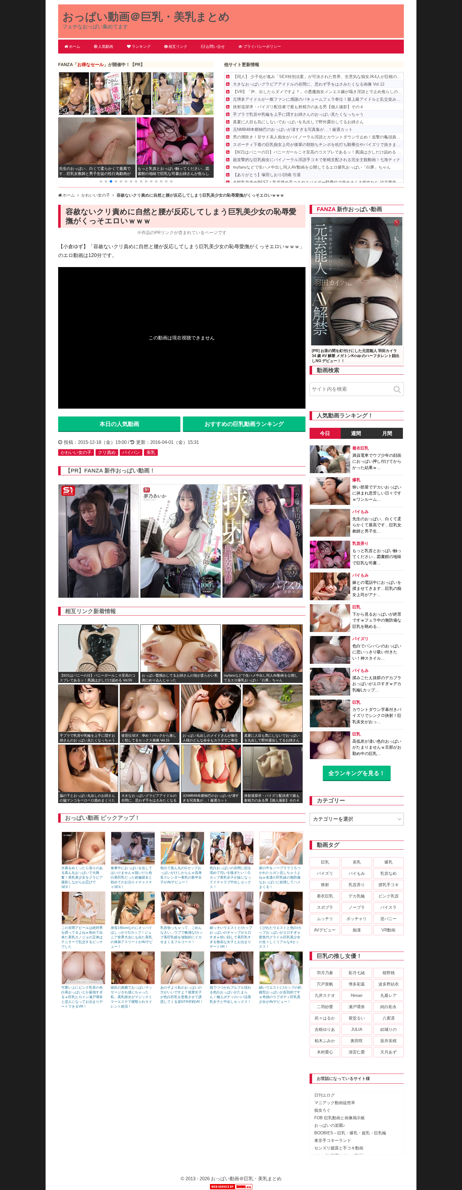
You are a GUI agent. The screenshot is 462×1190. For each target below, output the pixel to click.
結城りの (388, 1029)
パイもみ (357, 873)
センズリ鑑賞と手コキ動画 (338, 1148)
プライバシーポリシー (262, 46)
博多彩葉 (357, 984)
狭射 (325, 884)
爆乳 (388, 862)
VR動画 (388, 930)
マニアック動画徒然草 (334, 1102)
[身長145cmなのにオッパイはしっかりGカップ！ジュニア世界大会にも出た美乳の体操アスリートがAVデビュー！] (133, 923)
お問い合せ (215, 46)
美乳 (150, 452)
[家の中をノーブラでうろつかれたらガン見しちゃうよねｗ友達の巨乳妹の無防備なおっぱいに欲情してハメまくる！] (281, 863)
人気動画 (105, 46)
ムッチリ (325, 918)
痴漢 (357, 930)
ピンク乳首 (388, 896)
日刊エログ (324, 1095)
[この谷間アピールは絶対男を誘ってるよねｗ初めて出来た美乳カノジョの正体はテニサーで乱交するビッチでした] (83, 923)
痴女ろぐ (322, 1110)
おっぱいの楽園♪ (329, 1125)
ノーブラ (357, 907)
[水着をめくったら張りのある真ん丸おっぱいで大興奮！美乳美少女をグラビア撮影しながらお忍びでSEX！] (83, 863)
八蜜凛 (388, 1018)
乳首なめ (388, 873)
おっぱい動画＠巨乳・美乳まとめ (146, 16)
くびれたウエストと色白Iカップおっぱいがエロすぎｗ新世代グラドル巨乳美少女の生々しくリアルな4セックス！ (280, 937)
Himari (356, 995)
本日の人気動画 (119, 424)
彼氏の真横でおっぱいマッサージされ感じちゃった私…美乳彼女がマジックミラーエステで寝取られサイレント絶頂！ (131, 997)
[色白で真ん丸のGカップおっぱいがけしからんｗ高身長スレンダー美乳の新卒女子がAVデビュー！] (182, 863)
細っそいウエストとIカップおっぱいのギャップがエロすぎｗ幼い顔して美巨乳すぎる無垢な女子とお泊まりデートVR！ (231, 937)
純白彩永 (388, 1006)
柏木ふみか (325, 1040)
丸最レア (388, 995)
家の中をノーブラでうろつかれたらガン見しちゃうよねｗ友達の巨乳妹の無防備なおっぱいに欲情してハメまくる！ (279, 877)
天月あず (388, 1052)
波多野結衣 (388, 984)
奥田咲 (356, 1040)
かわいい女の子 (76, 452)
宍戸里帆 (325, 984)
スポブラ (325, 907)
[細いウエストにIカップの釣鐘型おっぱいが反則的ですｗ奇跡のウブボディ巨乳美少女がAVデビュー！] (281, 983)
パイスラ (388, 907)
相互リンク (177, 46)
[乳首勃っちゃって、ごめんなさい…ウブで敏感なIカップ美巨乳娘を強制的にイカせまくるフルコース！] (182, 923)
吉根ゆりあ (325, 1029)
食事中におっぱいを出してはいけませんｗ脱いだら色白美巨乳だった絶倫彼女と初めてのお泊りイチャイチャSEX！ (131, 877)
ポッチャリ (356, 918)
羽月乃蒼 (325, 972)
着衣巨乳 (325, 896)
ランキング (141, 46)
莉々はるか (325, 1018)
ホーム (74, 46)
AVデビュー (325, 930)
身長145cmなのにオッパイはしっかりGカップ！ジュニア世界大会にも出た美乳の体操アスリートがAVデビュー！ (132, 937)
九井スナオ (325, 995)
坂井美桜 (388, 1040)
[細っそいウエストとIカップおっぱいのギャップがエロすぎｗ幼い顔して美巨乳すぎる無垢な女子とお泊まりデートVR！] (232, 923)
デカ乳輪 (357, 896)
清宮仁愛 (357, 1052)
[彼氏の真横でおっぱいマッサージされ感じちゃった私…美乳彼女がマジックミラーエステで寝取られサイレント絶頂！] (133, 983)
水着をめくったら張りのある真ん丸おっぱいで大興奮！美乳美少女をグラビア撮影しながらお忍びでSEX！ (82, 877)
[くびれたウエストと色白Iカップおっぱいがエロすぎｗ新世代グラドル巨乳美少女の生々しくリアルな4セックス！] (281, 923)
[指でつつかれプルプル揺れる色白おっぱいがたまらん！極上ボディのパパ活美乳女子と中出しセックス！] (232, 983)
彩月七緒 (357, 972)
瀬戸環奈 (357, 1006)
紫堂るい (357, 1018)
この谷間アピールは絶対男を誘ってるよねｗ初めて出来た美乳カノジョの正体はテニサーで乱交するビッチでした (82, 937)
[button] (101, 181)
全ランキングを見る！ (356, 773)
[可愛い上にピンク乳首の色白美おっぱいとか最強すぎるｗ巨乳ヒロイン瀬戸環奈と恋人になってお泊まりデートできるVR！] (83, 983)
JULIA (356, 1029)
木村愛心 (325, 1052)
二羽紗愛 (325, 1006)
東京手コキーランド (332, 1140)
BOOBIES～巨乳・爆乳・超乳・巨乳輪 (350, 1133)
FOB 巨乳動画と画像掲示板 (339, 1117)
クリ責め (107, 452)
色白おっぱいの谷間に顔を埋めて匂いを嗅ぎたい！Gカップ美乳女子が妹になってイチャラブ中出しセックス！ (230, 877)
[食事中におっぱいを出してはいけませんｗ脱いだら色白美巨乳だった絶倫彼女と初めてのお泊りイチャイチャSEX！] (133, 863)
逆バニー (388, 918)
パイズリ (325, 873)
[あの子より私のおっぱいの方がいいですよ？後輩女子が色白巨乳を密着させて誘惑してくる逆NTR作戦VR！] (182, 983)
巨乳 (325, 862)
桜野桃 (388, 972)
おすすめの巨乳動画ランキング (244, 424)
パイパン (131, 452)
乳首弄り (357, 884)
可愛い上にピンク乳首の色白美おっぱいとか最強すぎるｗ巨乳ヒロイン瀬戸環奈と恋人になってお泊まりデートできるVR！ (82, 997)
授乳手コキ (388, 884)
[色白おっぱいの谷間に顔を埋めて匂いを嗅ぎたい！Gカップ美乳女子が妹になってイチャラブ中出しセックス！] (232, 863)
